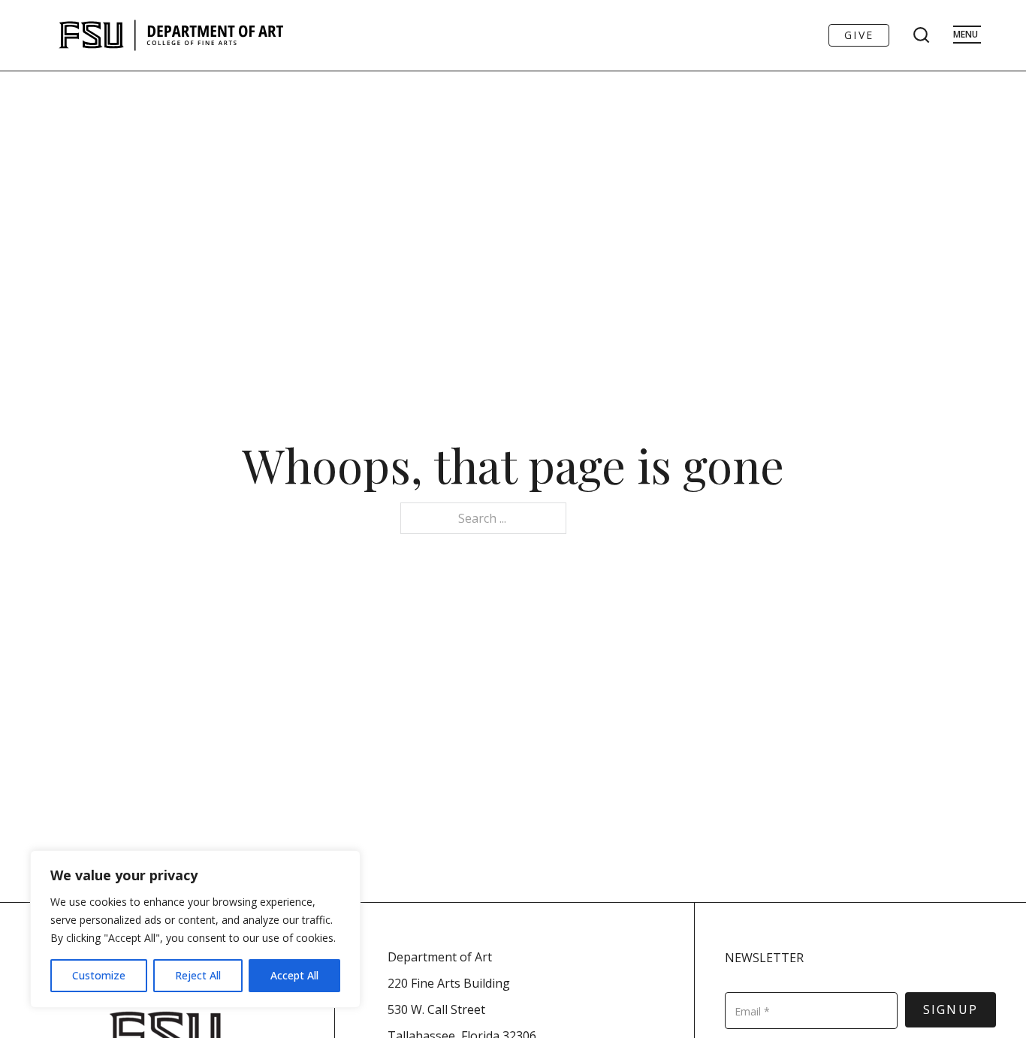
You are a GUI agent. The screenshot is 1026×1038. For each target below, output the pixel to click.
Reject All (198, 975)
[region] (195, 929)
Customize (98, 975)
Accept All (294, 975)
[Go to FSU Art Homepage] (216, 35)
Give (859, 35)
